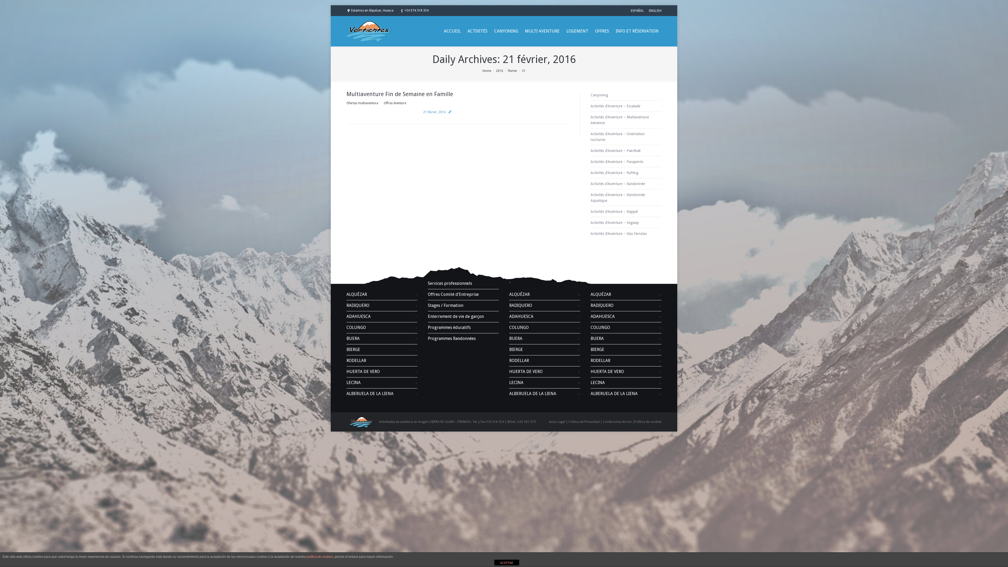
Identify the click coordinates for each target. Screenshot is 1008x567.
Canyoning (599, 95)
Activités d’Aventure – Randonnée (618, 184)
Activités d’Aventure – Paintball (615, 151)
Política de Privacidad (584, 422)
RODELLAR (356, 360)
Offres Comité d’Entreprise (453, 294)
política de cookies (320, 557)
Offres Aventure (395, 103)
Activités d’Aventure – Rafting (614, 173)
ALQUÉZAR (356, 294)
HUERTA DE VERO (363, 371)
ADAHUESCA (358, 316)
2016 (499, 71)
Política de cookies (648, 422)
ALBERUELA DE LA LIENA (369, 393)
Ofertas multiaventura (362, 103)
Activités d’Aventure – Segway (615, 222)
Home (486, 71)
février (512, 71)
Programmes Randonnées (452, 338)
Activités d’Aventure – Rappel (614, 211)
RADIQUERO (357, 305)
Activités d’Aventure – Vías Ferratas (619, 234)
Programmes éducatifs (449, 327)
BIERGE (353, 349)
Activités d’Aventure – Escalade (615, 106)
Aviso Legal (557, 422)
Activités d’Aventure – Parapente (617, 162)
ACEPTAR (506, 562)
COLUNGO (356, 327)
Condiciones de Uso (617, 422)
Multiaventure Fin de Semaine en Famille (399, 94)
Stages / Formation (445, 305)
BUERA (353, 338)
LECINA (353, 382)
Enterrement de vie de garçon (456, 316)
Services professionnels (450, 283)
